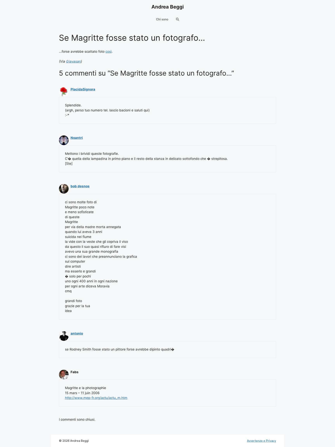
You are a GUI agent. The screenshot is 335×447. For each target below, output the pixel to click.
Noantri (77, 138)
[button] (177, 19)
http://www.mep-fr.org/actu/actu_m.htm (96, 398)
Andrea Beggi (167, 7)
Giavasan (73, 61)
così (108, 51)
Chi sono (162, 19)
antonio (77, 333)
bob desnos (80, 186)
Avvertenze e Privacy (261, 441)
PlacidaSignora (83, 89)
